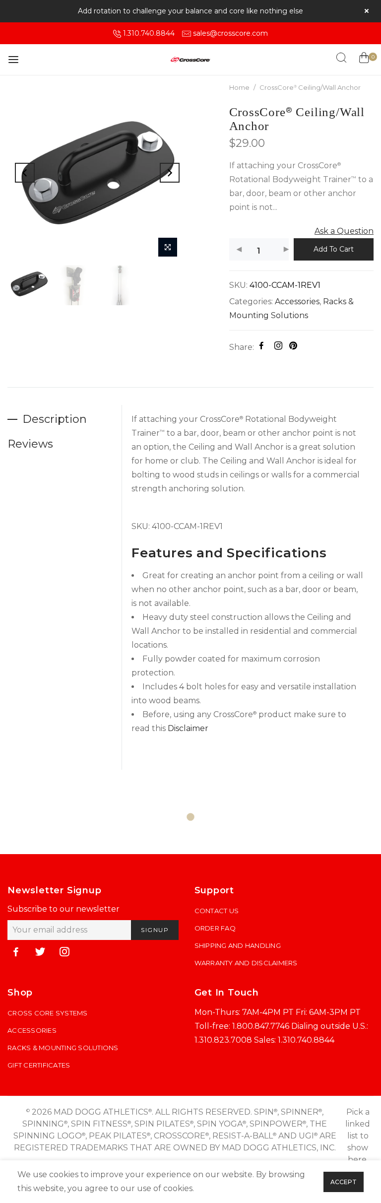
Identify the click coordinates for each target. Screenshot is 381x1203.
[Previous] (25, 173)
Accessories (297, 301)
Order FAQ (215, 928)
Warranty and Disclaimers (246, 963)
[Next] (170, 173)
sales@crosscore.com (230, 33)
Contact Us (216, 911)
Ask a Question (344, 231)
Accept (343, 1182)
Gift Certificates (38, 1065)
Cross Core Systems (47, 1013)
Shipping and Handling (237, 945)
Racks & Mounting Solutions (63, 1048)
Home (239, 87)
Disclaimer (188, 728)
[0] (364, 59)
